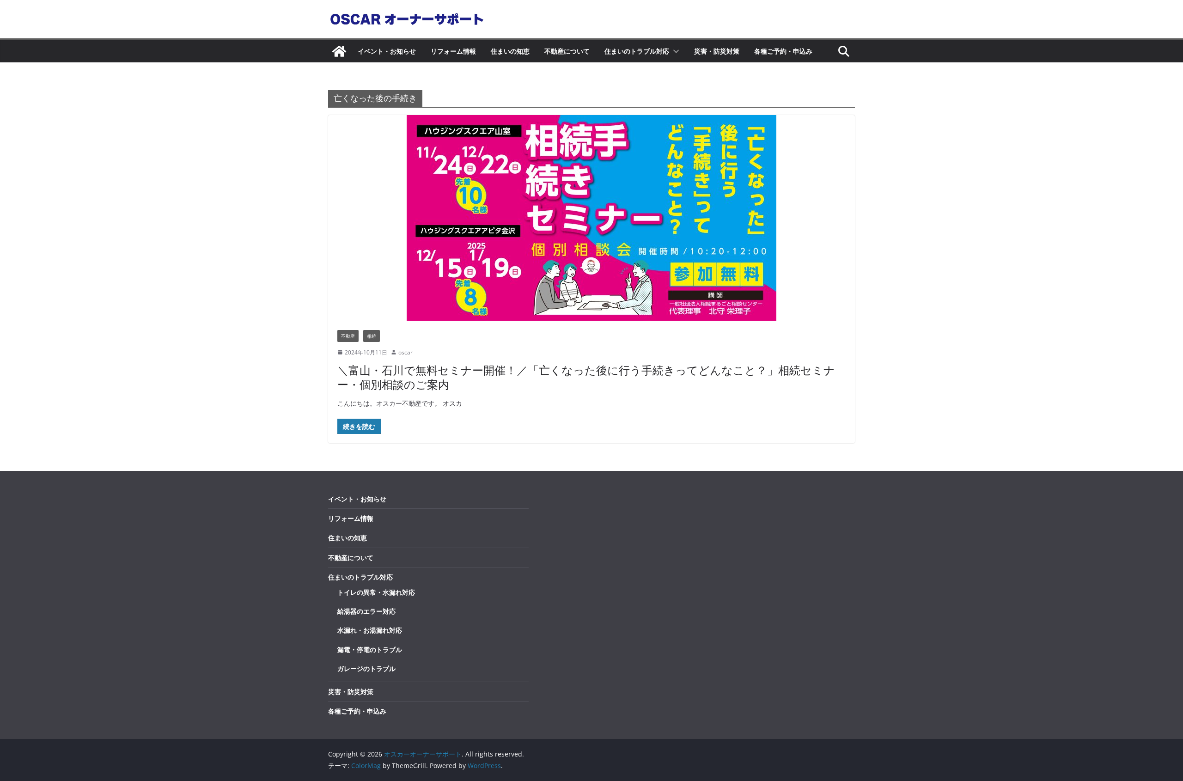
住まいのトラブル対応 (636, 51)
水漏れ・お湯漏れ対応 (369, 630)
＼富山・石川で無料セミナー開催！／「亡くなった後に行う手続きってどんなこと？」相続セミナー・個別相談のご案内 (586, 377)
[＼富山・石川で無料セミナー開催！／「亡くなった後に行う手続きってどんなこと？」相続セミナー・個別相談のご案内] (591, 218)
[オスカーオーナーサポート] (339, 51)
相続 (371, 336)
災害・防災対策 (716, 51)
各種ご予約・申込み (783, 51)
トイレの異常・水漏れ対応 (376, 592)
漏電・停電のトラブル (369, 649)
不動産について (567, 51)
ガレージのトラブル (366, 668)
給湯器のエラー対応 (366, 611)
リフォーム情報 (453, 51)
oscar (405, 352)
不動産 (348, 336)
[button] (674, 51)
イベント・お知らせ (387, 51)
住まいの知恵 (510, 51)
